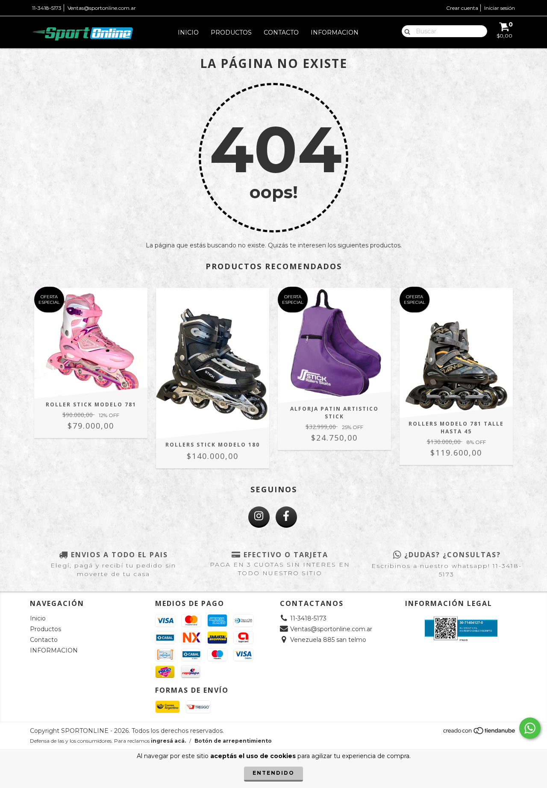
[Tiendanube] (479, 733)
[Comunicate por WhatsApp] (530, 728)
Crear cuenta (462, 8)
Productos (231, 32)
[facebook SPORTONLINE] (286, 517)
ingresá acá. (168, 741)
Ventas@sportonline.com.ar (102, 8)
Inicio (188, 32)
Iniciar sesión (499, 8)
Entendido (273, 773)
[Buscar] (405, 30)
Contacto (281, 32)
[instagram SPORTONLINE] (259, 517)
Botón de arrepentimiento (233, 741)
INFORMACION (335, 32)
